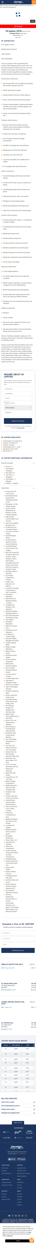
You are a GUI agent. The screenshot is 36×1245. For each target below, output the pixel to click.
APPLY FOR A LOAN (7, 1102)
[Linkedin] (19, 1215)
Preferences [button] (9, 1235)
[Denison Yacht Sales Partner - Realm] (29, 1138)
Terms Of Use (13, 1220)
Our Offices (19, 1196)
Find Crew (19, 1185)
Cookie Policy (22, 1220)
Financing (4, 1194)
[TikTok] (23, 1215)
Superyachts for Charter (7, 1185)
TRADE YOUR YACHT (8, 1109)
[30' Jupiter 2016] (15, 1013)
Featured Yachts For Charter (23, 1173)
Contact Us (19, 1204)
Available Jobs (20, 1182)
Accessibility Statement (8, 1222)
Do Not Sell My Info (21, 1222)
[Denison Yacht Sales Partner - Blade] (18, 1138)
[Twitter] (26, 1215)
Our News (19, 1199)
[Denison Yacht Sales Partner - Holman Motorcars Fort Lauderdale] (29, 1132)
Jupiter (7, 41)
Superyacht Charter (21, 1168)
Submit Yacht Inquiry (18, 421)
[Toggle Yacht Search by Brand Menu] (34, 2)
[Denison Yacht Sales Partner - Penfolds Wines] (18, 1132)
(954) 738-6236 (20, 1153)
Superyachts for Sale (6, 1182)
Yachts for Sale (5, 1168)
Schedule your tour (18, 950)
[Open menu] (2, 2)
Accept (18, 1240)
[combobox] (7, 403)
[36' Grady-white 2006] (15, 974)
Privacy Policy (21, 428)
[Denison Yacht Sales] (16, 1147)
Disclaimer (30, 1220)
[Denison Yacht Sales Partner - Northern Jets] (6, 1132)
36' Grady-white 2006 (9, 983)
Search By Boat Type (6, 1173)
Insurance (4, 1196)
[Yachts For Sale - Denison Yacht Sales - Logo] (17, 2)
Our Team (19, 1202)
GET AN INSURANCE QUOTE (10, 1106)
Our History (19, 1194)
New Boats (4, 1170)
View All (32, 964)
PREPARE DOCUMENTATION (10, 1113)
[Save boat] (34, 7)
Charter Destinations (21, 1176)
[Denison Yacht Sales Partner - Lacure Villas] (6, 1138)
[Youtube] (9, 1215)
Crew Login (19, 1187)
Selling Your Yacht (6, 1199)
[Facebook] (13, 1215)
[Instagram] (16, 1215)
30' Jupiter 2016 (7, 1023)
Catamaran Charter (21, 1170)
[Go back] (2, 7)
